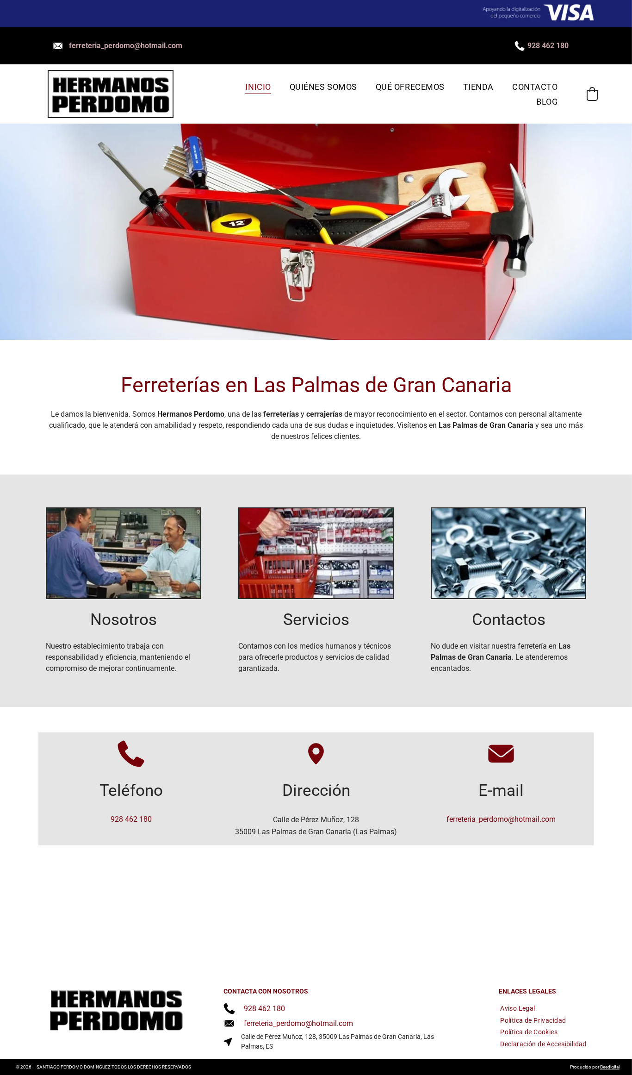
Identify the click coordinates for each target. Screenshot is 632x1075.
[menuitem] (258, 87)
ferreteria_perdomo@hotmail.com (125, 45)
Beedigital (610, 1066)
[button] (592, 94)
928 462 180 (548, 45)
